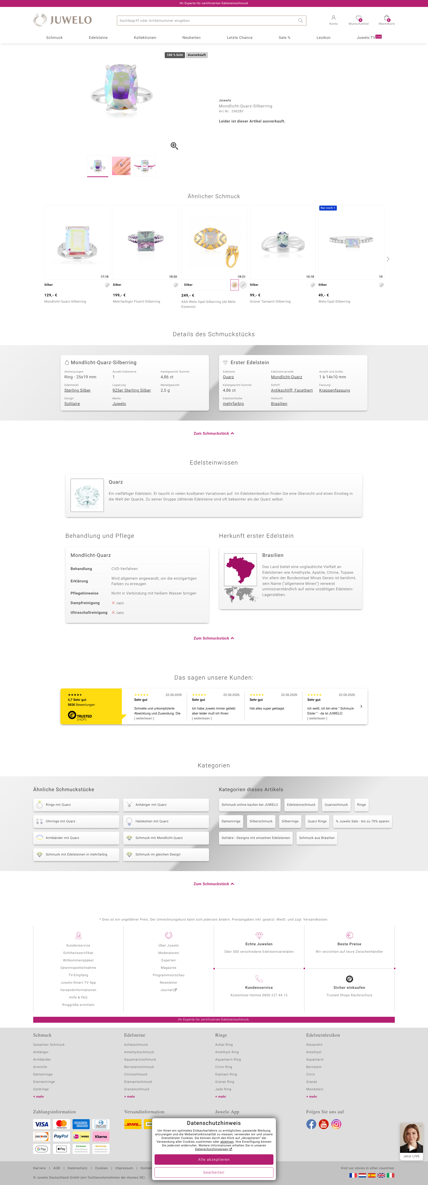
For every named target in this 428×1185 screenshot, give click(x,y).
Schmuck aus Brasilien (317, 838)
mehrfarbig (233, 404)
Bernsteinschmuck (139, 1067)
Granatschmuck (137, 1089)
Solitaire (72, 404)
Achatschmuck (136, 1045)
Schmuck (54, 38)
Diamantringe (44, 1082)
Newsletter (169, 982)
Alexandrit (314, 1045)
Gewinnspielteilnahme (78, 968)
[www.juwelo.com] (381, 1175)
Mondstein (314, 1089)
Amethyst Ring (227, 1052)
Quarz (228, 377)
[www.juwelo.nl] (362, 1175)
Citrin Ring (223, 1067)
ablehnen (227, 1142)
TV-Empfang (78, 975)
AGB (56, 1168)
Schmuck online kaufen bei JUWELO (250, 805)
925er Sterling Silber (131, 390)
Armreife (40, 1067)
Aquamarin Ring (228, 1059)
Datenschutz (77, 1168)
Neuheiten (191, 38)
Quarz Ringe (317, 821)
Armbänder (42, 1059)
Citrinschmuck (136, 1074)
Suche (301, 20)
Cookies (101, 1168)
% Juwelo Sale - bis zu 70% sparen (362, 821)
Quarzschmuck (336, 805)
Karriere (39, 1168)
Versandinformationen (78, 990)
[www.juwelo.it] (390, 1175)
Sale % (285, 38)
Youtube (324, 1124)
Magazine (168, 968)
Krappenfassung (334, 390)
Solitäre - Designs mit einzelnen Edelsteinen (256, 838)
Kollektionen (145, 38)
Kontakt (147, 1168)
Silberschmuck (261, 821)
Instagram (336, 1124)
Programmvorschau (169, 975)
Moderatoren (168, 953)
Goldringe (41, 1089)
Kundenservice (78, 945)
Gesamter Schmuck (49, 1045)
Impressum (124, 1168)
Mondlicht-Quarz (286, 377)
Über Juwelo (169, 945)
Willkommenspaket (78, 960)
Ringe (361, 805)
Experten (168, 960)
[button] (334, 20)
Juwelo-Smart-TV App (78, 982)
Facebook (311, 1124)
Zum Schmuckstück (211, 433)
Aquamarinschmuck (140, 1059)
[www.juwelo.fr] (353, 1175)
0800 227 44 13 (275, 995)
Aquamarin (315, 1059)
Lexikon (324, 38)
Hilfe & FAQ (78, 997)
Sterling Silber (77, 390)
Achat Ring (224, 1045)
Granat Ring (224, 1082)
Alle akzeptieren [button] (214, 1159)
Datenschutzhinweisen (211, 1149)
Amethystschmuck (139, 1052)
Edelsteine (98, 38)
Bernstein (314, 1067)
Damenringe (231, 821)
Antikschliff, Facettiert (292, 390)
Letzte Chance (240, 38)
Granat (311, 1082)
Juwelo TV (369, 38)
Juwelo (119, 404)
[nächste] (387, 258)
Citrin (310, 1074)
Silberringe (290, 821)
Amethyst (314, 1052)
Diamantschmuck (138, 1082)
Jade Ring (223, 1089)
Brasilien (279, 404)
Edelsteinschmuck (301, 805)
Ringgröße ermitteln (78, 1005)
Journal (166, 990)
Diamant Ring (226, 1074)
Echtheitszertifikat (78, 953)
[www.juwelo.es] (371, 1175)
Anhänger (41, 1052)
